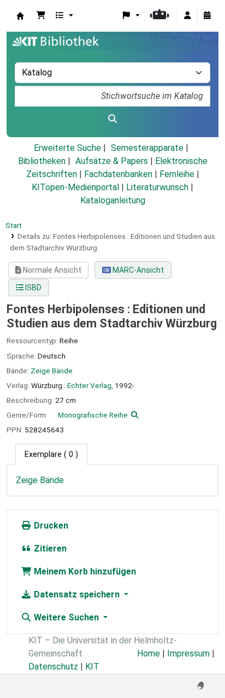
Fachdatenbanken (118, 174)
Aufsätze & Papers (111, 161)
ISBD (32, 287)
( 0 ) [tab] (51, 454)
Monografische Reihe (93, 414)
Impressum (188, 653)
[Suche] (112, 119)
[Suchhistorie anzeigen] (207, 15)
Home (148, 653)
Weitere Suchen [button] (66, 617)
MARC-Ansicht (137, 270)
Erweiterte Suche (67, 148)
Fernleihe (176, 174)
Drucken (50, 525)
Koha (20, 16)
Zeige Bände (52, 370)
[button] (41, 15)
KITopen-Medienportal (75, 187)
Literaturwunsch (157, 187)
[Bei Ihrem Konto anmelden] (187, 15)
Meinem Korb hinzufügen (84, 571)
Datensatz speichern (77, 594)
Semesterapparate (147, 148)
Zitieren (49, 548)
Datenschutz (53, 666)
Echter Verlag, (90, 385)
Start (13, 225)
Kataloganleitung (112, 200)
